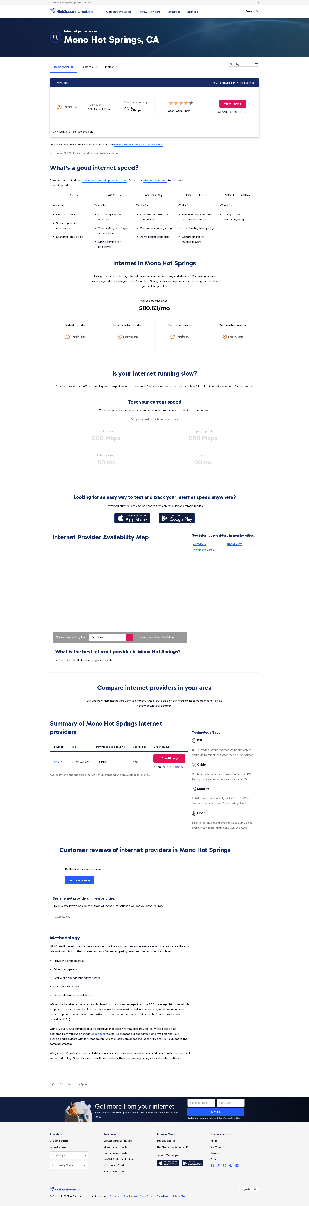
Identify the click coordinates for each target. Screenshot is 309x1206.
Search (250, 11)
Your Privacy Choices (178, 1196)
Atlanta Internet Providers (115, 1171)
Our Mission (216, 1147)
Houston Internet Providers (116, 1153)
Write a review (80, 880)
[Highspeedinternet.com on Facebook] (212, 1166)
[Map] (119, 592)
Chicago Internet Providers (116, 1147)
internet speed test (155, 180)
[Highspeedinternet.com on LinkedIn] (237, 1166)
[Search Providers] (84, 1155)
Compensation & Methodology (123, 1196)
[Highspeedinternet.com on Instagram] (225, 1166)
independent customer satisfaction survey (138, 144)
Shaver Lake (234, 543)
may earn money (60, 2)
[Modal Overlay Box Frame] (154, 1109)
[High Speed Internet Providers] (71, 11)
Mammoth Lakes (203, 549)
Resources (173, 11)
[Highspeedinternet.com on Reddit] (231, 1166)
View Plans (229, 103)
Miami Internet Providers (115, 1165)
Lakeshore (199, 543)
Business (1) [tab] (89, 67)
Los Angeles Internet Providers (118, 1141)
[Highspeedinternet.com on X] (218, 1166)
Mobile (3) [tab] (111, 67)
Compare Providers (119, 11)
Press (213, 1159)
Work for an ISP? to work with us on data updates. (84, 153)
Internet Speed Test (166, 1141)
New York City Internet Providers (119, 1159)
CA (61, 1084)
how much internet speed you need (104, 180)
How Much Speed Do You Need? (172, 1147)
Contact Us (216, 1153)
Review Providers (149, 11)
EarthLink (61, 83)
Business (192, 11)
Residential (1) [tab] (63, 67)
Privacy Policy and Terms (151, 1196)
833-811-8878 (237, 112)
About (214, 1141)
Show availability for (70, 637)
